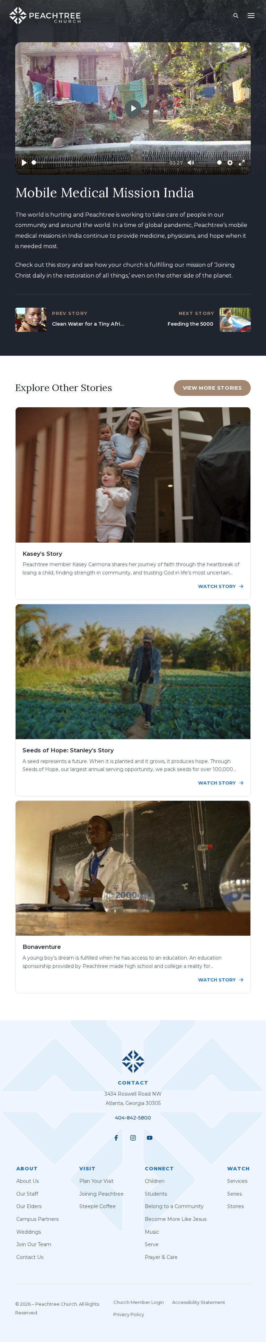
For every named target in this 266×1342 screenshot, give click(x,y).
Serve (152, 1244)
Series (234, 1194)
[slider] (99, 162)
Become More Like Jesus (175, 1219)
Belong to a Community (174, 1206)
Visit (87, 1169)
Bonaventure (42, 946)
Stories (235, 1206)
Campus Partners (37, 1219)
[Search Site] (235, 15)
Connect (159, 1169)
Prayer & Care (161, 1257)
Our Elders (29, 1206)
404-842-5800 (133, 1118)
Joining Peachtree (101, 1194)
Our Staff (27, 1194)
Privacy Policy (128, 1314)
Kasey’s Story (42, 553)
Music (152, 1232)
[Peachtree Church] (44, 15)
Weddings (28, 1232)
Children (155, 1181)
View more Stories (212, 388)
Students (156, 1194)
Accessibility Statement (198, 1302)
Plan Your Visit (96, 1181)
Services (237, 1181)
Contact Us (29, 1257)
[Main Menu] (251, 15)
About (27, 1169)
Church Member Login (138, 1302)
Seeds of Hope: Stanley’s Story (68, 750)
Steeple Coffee (97, 1206)
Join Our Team (33, 1244)
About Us (27, 1181)
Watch (238, 1169)
